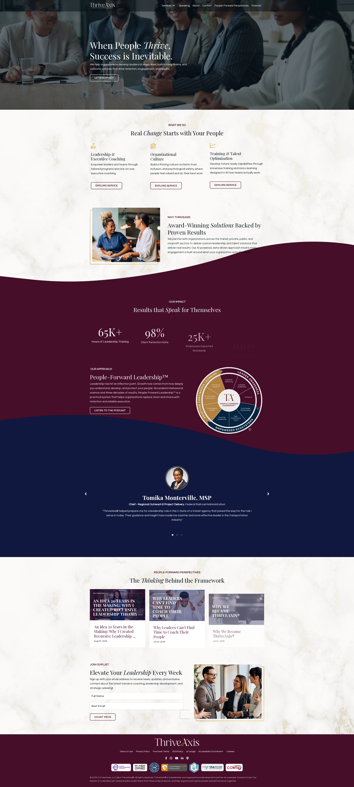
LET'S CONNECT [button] (104, 78)
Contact (207, 5)
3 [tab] (181, 535)
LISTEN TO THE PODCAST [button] (110, 410)
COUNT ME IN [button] (102, 717)
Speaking (184, 5)
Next (268, 494)
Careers (230, 751)
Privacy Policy (143, 751)
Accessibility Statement (211, 751)
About (196, 5)
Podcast (256, 5)
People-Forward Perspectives (231, 5)
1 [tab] (172, 535)
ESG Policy (177, 751)
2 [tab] (177, 535)
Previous (85, 494)
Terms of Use (126, 751)
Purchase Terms (161, 751)
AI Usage (190, 751)
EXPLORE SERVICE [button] (106, 185)
